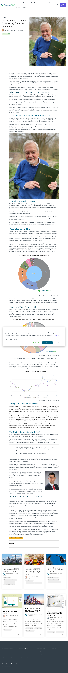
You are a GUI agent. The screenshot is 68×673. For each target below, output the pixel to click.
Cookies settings (37, 342)
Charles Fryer (53, 617)
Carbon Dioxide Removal (9, 584)
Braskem (22, 304)
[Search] (57, 5)
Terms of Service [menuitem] (6, 664)
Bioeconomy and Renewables (54, 582)
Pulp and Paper (7, 577)
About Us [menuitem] (54, 648)
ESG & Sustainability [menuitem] (23, 654)
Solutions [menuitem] (21, 651)
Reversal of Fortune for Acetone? (10, 612)
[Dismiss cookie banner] (62, 329)
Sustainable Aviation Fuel (53, 579)
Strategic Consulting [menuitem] (23, 656)
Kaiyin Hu (30, 576)
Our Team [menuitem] (54, 651)
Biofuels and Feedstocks (9, 582)
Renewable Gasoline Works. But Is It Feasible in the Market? (55, 569)
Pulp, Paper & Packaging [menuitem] (7, 656)
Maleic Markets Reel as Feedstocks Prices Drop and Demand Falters (32, 610)
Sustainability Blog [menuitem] (39, 651)
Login (23, 7)
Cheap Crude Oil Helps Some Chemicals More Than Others (54, 613)
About (17, 7)
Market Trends (38, 583)
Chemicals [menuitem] (4, 651)
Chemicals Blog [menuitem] (38, 654)
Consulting (34, 3)
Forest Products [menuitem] (5, 654)
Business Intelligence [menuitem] (23, 648)
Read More (18, 587)
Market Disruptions (30, 630)
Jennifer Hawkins (10, 615)
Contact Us (62, 5)
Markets (18, 3)
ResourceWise (9, 573)
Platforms (41, 3)
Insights (49, 3)
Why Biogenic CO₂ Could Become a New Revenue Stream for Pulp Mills (11, 569)
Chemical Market (6, 33)
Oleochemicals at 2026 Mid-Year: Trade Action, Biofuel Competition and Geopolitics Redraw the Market (33, 571)
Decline (58, 342)
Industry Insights (29, 580)
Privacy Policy (56, 335)
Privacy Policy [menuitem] (14, 664)
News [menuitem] (53, 654)
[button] (65, 663)
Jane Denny (7, 30)
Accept (47, 342)
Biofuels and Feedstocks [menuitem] (7, 648)
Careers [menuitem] (53, 656)
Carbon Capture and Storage (10, 579)
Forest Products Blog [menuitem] (40, 648)
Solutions (25, 3)
